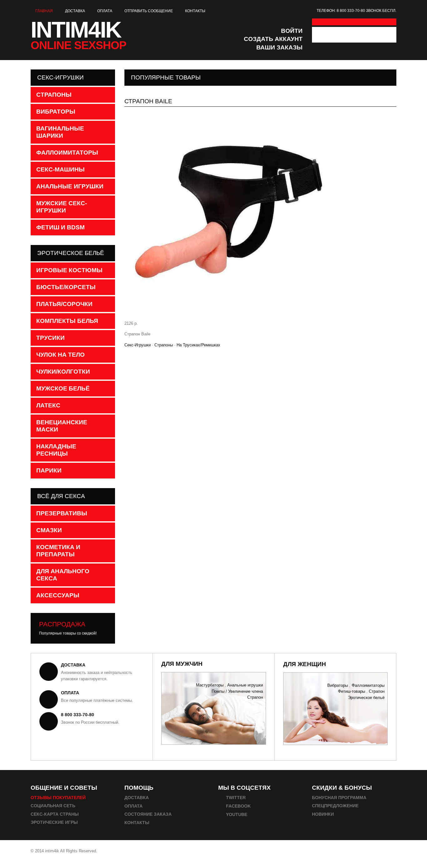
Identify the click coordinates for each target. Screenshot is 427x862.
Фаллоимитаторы (67, 152)
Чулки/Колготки (63, 371)
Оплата (104, 11)
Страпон (255, 697)
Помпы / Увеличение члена (237, 691)
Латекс (48, 405)
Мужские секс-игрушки (61, 207)
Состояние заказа (148, 814)
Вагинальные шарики (60, 132)
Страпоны (163, 345)
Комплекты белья (67, 321)
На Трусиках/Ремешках (198, 345)
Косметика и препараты (58, 551)
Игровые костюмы (69, 270)
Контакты (195, 11)
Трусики (50, 337)
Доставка (75, 11)
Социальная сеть (53, 805)
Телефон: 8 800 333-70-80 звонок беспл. (356, 10)
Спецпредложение (335, 805)
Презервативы (61, 513)
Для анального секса (62, 575)
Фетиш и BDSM (60, 227)
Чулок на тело (60, 354)
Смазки (49, 530)
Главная (44, 11)
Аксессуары (57, 595)
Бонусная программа (339, 797)
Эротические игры (54, 822)
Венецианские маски (61, 426)
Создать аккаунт (273, 39)
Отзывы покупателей (58, 797)
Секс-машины (60, 169)
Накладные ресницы (56, 450)
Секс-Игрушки (137, 345)
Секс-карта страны (55, 814)
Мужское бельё (63, 388)
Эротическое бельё (366, 697)
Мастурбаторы (210, 685)
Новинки (323, 814)
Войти (292, 31)
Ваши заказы (279, 47)
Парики (49, 470)
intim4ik (78, 33)
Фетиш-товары (351, 691)
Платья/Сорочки (64, 304)
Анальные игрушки (69, 186)
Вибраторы (55, 111)
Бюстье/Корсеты (66, 287)
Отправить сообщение (148, 11)
